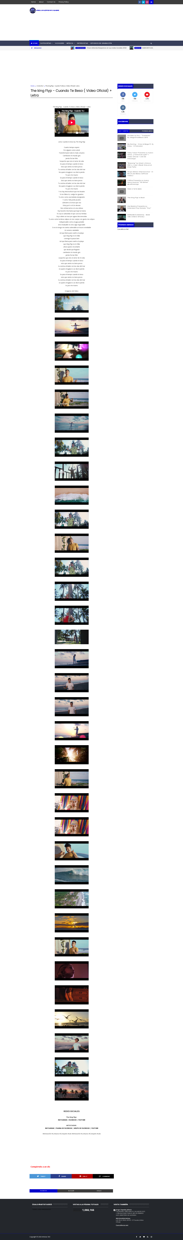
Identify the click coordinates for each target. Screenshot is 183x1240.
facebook (43, 1191)
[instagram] (147, 2)
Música (70, 43)
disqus (99, 1191)
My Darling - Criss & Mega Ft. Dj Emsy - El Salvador (140, 145)
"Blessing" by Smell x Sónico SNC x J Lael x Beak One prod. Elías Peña (140, 165)
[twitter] (143, 2)
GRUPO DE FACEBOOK (82, 1128)
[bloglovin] (144, 1236)
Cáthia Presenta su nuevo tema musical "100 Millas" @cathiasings (138, 182)
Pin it (85, 1176)
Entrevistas (82, 43)
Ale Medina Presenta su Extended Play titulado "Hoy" (139, 207)
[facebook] (139, 2)
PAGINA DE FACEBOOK (64, 1128)
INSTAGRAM (62, 1120)
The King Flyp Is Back (136, 198)
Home (33, 2)
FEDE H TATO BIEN (134, 189)
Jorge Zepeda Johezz (124, 1210)
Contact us (51, 2)
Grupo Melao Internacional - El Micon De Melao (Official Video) (140, 174)
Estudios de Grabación (101, 43)
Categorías (45, 43)
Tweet (43, 1176)
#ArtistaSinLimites (123, 1218)
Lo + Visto (123, 131)
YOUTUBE (81, 1120)
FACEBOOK (73, 1120)
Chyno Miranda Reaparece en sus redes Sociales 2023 (64, 48)
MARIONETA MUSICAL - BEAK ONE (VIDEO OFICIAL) (118, 48)
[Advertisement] (114, 22)
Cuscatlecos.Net (123, 229)
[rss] (147, 1236)
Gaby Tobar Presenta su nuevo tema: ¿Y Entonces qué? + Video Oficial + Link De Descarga (140, 156)
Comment (106, 1176)
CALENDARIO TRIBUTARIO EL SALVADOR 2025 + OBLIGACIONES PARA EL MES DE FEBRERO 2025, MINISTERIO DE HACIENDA (130, 1213)
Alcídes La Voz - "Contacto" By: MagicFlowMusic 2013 (139, 136)
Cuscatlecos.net (122, 1225)
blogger (71, 1191)
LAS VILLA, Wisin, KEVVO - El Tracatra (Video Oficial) (130, 1221)
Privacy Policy (64, 2)
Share (63, 1176)
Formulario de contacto (147, 131)
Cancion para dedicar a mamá (153, 48)
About (41, 2)
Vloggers (59, 43)
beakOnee (95, 48)
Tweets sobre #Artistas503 (41, 1209)
